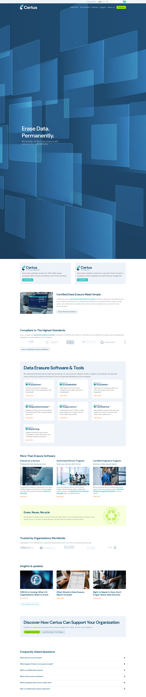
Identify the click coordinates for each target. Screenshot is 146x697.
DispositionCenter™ (91, 1)
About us (111, 7)
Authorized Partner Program (70, 460)
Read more (23, 496)
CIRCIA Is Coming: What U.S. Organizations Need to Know (34, 593)
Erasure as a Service (30, 460)
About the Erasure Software (67, 312)
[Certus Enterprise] (100, 268)
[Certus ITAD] (45, 268)
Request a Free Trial (32, 632)
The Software (85, 7)
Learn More (27, 280)
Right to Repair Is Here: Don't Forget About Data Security (107, 593)
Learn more (29, 395)
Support (103, 7)
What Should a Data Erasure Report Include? (70, 593)
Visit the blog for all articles (30, 604)
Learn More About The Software (52, 632)
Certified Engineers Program (107, 460)
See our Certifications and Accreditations (35, 349)
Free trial (121, 7)
